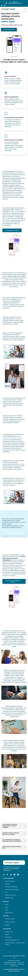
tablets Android (15, 211)
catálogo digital (10, 218)
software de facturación (9, 438)
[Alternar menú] (25, 9)
